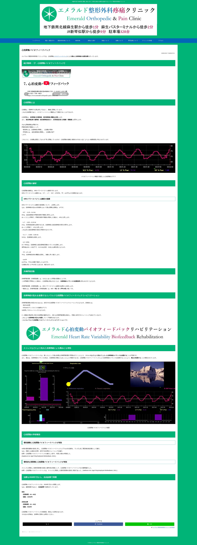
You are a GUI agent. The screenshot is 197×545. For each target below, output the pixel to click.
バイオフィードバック (60, 56)
